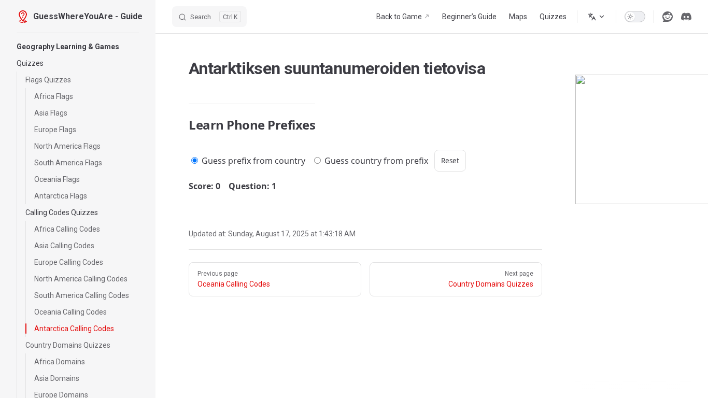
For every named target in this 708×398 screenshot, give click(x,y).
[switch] (635, 16)
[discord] (686, 16)
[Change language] (597, 16)
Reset (450, 160)
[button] (78, 46)
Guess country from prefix (375, 160)
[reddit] (667, 16)
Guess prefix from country (252, 160)
